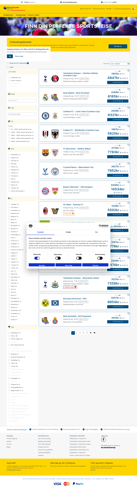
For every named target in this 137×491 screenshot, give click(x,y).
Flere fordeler (126, 429)
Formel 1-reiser (33, 15)
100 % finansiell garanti (70, 2)
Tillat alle (95, 265)
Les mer (93, 470)
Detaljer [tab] (68, 232)
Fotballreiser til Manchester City (79, 450)
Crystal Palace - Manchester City (78, 167)
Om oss (9, 444)
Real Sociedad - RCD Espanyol (77, 316)
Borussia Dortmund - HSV (75, 298)
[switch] (58, 258)
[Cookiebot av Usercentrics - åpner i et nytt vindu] (100, 226)
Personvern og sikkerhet (45, 450)
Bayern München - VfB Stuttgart (78, 187)
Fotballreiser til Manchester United (80, 441)
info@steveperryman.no (14, 470)
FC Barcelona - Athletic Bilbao (77, 148)
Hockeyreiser (21, 15)
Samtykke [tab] (40, 232)
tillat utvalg (68, 265)
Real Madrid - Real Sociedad (76, 93)
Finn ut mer (19, 56)
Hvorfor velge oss (12, 438)
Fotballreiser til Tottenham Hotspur (80, 444)
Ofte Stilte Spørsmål (44, 444)
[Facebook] (103, 439)
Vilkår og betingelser (44, 452)
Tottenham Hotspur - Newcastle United (81, 278)
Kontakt (109, 8)
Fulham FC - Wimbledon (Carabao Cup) (81, 130)
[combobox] (23, 100)
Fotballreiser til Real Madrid (78, 447)
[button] (133, 8)
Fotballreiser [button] (8, 15)
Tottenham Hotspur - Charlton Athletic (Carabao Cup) (80, 74)
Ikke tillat (42, 265)
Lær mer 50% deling (44, 438)
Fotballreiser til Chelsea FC (78, 452)
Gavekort (41, 455)
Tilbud (11, 67)
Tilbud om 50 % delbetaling (18, 63)
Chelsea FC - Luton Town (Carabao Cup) (81, 111)
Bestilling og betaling (44, 441)
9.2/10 (114, 2)
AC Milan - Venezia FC (73, 204)
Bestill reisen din (85, 8)
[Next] (91, 333)
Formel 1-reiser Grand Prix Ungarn (80, 455)
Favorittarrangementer (123, 8)
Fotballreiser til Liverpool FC (78, 438)
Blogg (8, 447)
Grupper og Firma (99, 8)
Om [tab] (96, 232)
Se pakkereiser (117, 82)
